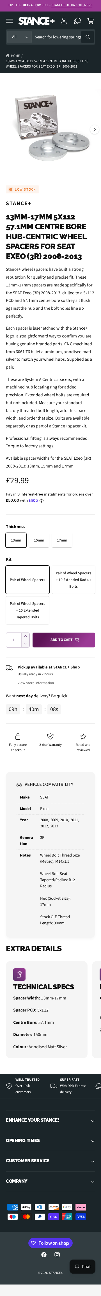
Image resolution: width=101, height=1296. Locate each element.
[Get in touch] (77, 20)
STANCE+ (18, 203)
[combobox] (64, 37)
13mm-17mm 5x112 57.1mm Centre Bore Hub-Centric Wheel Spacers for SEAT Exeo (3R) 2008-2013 (47, 64)
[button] (9, 20)
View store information (36, 683)
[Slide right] (94, 129)
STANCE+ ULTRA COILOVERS (71, 5)
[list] (50, 1010)
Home (15, 55)
